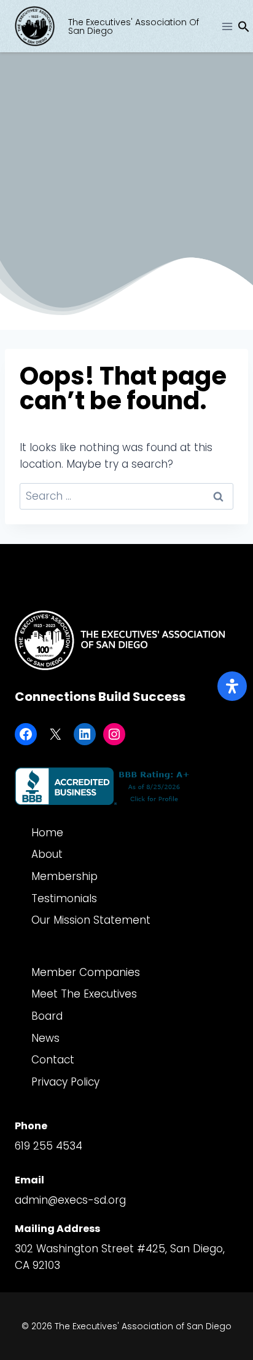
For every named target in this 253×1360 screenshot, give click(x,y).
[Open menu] (227, 26)
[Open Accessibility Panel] (232, 686)
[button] (244, 29)
